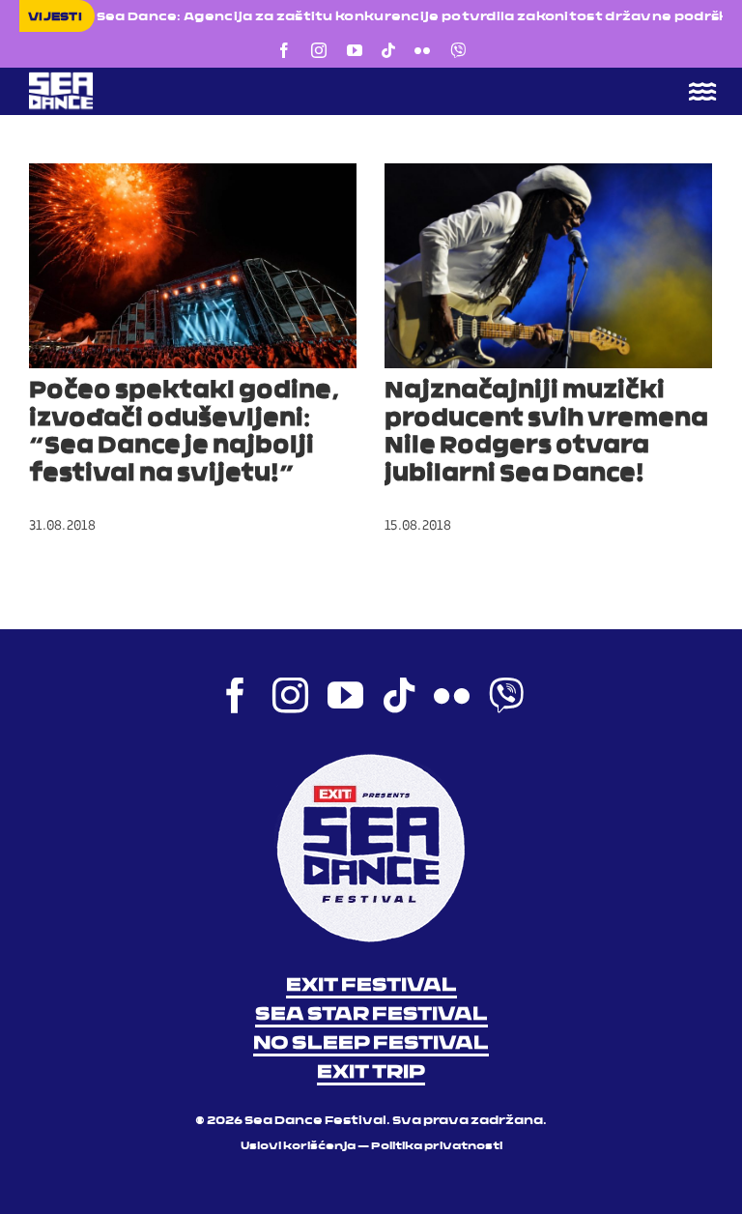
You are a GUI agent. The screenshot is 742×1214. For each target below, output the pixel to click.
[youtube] (354, 50)
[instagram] (319, 50)
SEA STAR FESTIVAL (371, 1015)
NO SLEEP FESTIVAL (371, 1044)
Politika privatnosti (436, 1147)
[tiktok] (388, 50)
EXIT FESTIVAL (371, 986)
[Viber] (458, 50)
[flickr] (422, 50)
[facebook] (284, 50)
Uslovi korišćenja (298, 1147)
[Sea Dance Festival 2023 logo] (193, 78)
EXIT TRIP (371, 1073)
